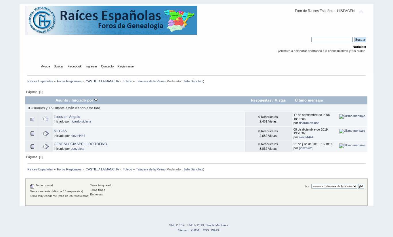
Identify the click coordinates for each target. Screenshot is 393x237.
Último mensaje (309, 100)
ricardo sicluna (81, 121)
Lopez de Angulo (67, 117)
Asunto (62, 100)
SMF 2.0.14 (177, 225)
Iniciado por (83, 100)
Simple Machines (217, 225)
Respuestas (261, 100)
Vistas (280, 100)
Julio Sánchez (193, 81)
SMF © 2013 (195, 225)
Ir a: (307, 186)
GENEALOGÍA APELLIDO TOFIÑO (80, 144)
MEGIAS (60, 131)
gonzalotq (77, 148)
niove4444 (78, 135)
